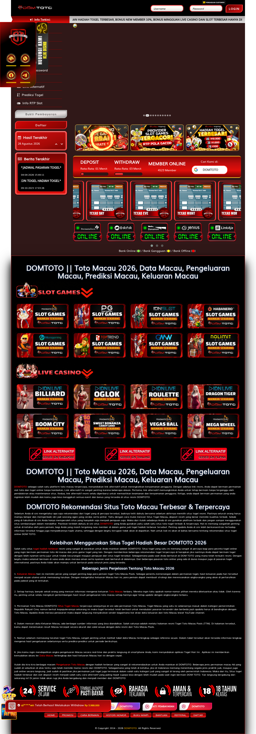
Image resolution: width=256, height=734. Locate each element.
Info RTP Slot (32, 102)
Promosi (29, 78)
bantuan (161, 715)
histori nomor (116, 715)
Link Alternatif (33, 86)
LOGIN (234, 9)
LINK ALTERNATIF (58, 453)
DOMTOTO (56, 706)
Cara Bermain (90, 715)
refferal (180, 715)
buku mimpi (140, 715)
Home (51, 715)
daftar (198, 715)
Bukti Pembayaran (162, 706)
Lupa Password (35, 70)
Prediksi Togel (32, 94)
